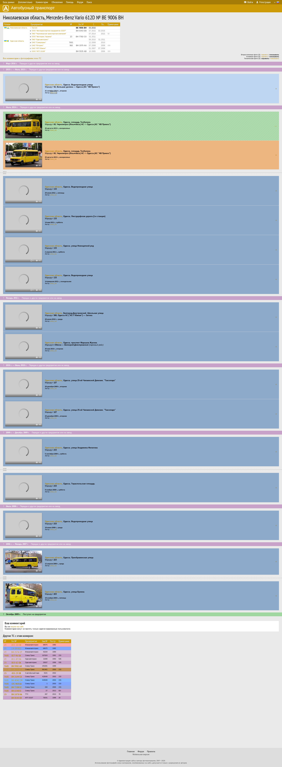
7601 (6, 655)
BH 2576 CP (16, 652)
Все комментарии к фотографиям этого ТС (22, 58)
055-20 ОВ (16, 644)
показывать (274, 58)
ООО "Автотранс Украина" (42, 36)
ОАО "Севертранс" (39, 42)
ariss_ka (53, 130)
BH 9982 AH (16, 666)
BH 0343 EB (16, 697)
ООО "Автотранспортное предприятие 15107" (49, 31)
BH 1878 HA (16, 694)
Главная (131, 751)
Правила (151, 751)
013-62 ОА (16, 662)
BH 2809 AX (16, 669)
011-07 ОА (16, 659)
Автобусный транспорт (33, 8)
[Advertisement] (141, 725)
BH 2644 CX (16, 676)
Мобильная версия (141, 754)
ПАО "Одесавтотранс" (40, 39)
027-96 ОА (16, 655)
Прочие (34, 28)
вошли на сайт (17, 627)
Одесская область (17, 41)
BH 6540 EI (16, 690)
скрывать (264, 55)
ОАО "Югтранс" (37, 45)
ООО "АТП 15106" (38, 51)
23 (5, 644)
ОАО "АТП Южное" (39, 48)
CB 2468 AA (16, 683)
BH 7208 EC (16, 687)
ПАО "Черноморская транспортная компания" (49, 34)
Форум (141, 751)
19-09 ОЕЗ (16, 648)
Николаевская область (18, 28)
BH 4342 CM (16, 680)
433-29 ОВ (16, 673)
